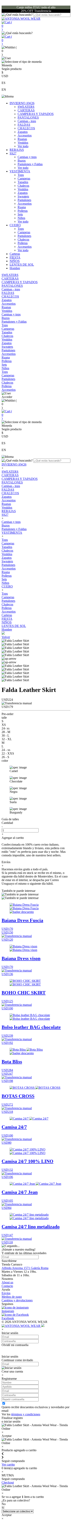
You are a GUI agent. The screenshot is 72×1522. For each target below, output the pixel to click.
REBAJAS (17, 149)
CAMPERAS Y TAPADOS (36, 114)
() (7, 26)
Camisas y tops (27, 157)
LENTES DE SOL (22, 264)
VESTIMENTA (20, 171)
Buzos (22, 160)
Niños (21, 218)
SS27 (13, 153)
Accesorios (25, 135)
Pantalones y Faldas (30, 164)
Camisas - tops (27, 121)
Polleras (23, 210)
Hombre (15, 268)
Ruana (22, 207)
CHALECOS (26, 128)
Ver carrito (8, 1464)
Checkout (8, 1482)
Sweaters (23, 196)
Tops (21, 175)
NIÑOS (15, 261)
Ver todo (23, 146)
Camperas (24, 178)
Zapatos (23, 132)
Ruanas (22, 139)
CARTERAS (26, 110)
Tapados (23, 182)
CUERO (15, 225)
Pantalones (24, 200)
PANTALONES (28, 117)
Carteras (15, 253)
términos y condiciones (25, 1414)
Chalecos (23, 185)
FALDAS (24, 124)
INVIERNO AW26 (22, 103)
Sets (20, 214)
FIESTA (15, 257)
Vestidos (23, 142)
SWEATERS (26, 106)
